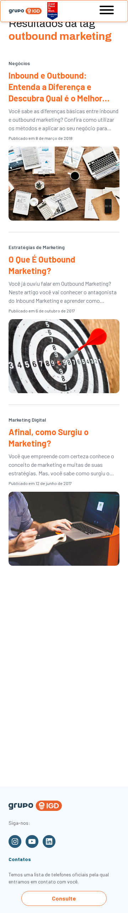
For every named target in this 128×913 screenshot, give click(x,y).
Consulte (64, 898)
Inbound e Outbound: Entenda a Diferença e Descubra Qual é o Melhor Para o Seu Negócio (55, 87)
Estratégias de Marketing (37, 247)
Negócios (19, 63)
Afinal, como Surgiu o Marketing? (49, 437)
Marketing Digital (27, 420)
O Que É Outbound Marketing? (42, 265)
